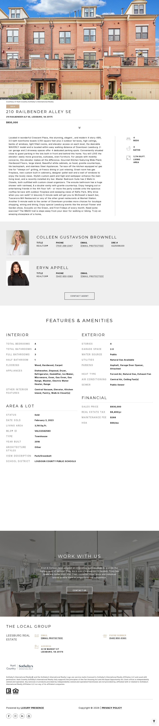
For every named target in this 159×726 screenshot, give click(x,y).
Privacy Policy (112, 708)
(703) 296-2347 (64, 246)
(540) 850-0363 (64, 276)
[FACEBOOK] (8, 716)
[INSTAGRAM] (15, 716)
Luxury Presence (32, 708)
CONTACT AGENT (79, 296)
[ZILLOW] (28, 716)
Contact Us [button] (79, 590)
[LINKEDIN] (22, 716)
